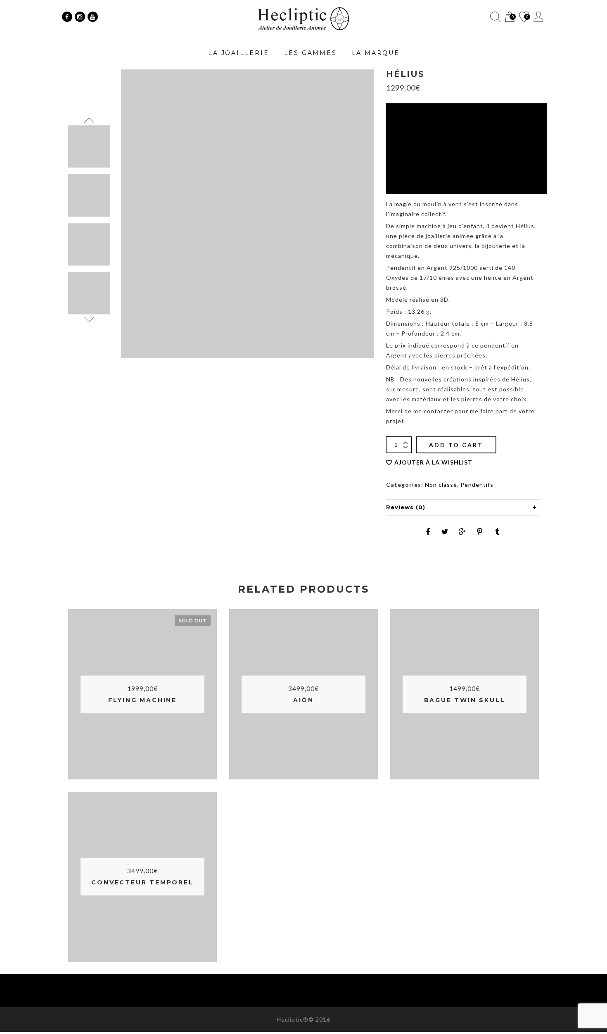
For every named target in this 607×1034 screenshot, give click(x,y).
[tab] (462, 507)
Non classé (441, 484)
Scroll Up (89, 120)
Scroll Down (89, 319)
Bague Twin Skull (464, 700)
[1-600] (89, 195)
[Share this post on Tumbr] (497, 531)
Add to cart (456, 444)
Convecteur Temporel (142, 882)
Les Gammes (310, 53)
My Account (538, 17)
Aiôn (303, 700)
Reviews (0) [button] (405, 507)
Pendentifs (476, 484)
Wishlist (523, 17)
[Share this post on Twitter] (445, 531)
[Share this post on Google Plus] (462, 531)
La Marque (376, 53)
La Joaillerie (238, 53)
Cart (509, 17)
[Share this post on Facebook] (427, 531)
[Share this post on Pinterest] (479, 531)
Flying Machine (142, 700)
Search (495, 17)
